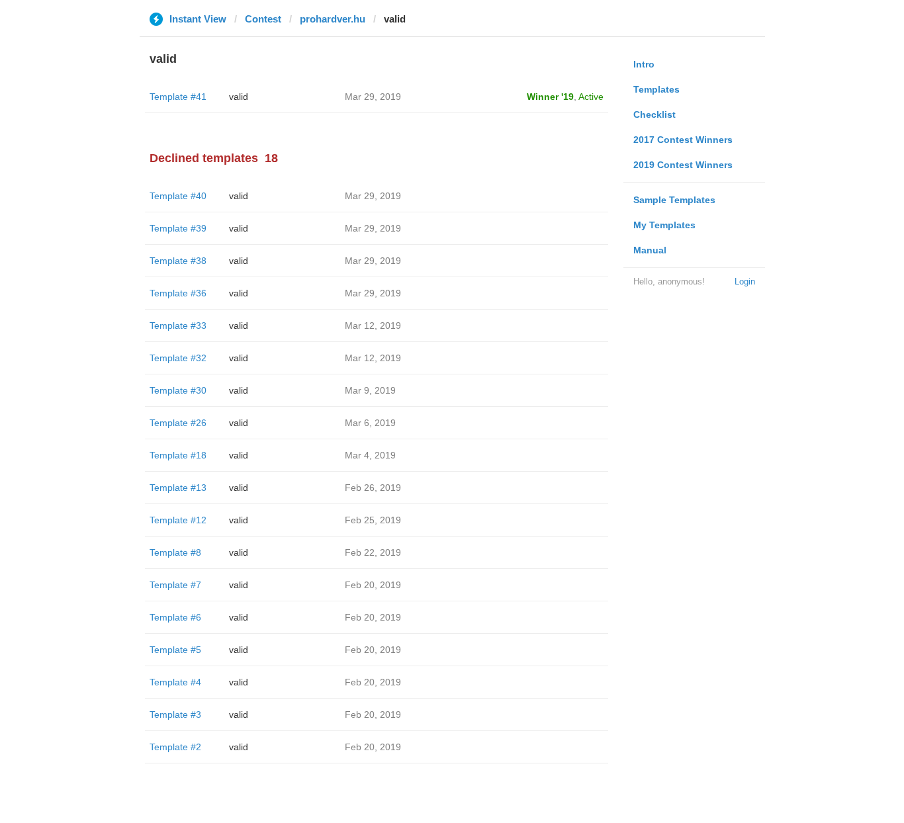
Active (591, 96)
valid (238, 96)
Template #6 (175, 617)
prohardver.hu (332, 18)
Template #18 (178, 455)
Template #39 (178, 228)
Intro (644, 64)
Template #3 (175, 714)
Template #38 (178, 260)
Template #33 (178, 325)
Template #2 (175, 747)
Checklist (654, 114)
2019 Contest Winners (683, 164)
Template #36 (178, 293)
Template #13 (178, 487)
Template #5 (175, 649)
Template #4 (175, 682)
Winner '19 (550, 96)
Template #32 (178, 358)
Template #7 (175, 585)
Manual (649, 250)
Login (745, 281)
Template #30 (178, 390)
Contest (263, 18)
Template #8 (175, 552)
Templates (656, 89)
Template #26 (178, 422)
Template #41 (178, 96)
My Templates (664, 225)
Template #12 (178, 520)
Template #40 (178, 196)
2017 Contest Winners (683, 139)
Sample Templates (674, 200)
